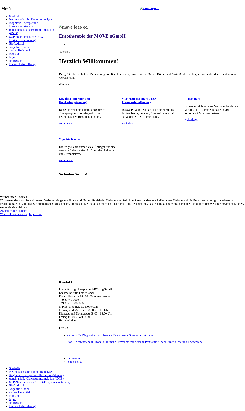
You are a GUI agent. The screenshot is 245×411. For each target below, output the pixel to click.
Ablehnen (21, 210)
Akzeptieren (7, 210)
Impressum (35, 214)
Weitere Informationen (13, 214)
